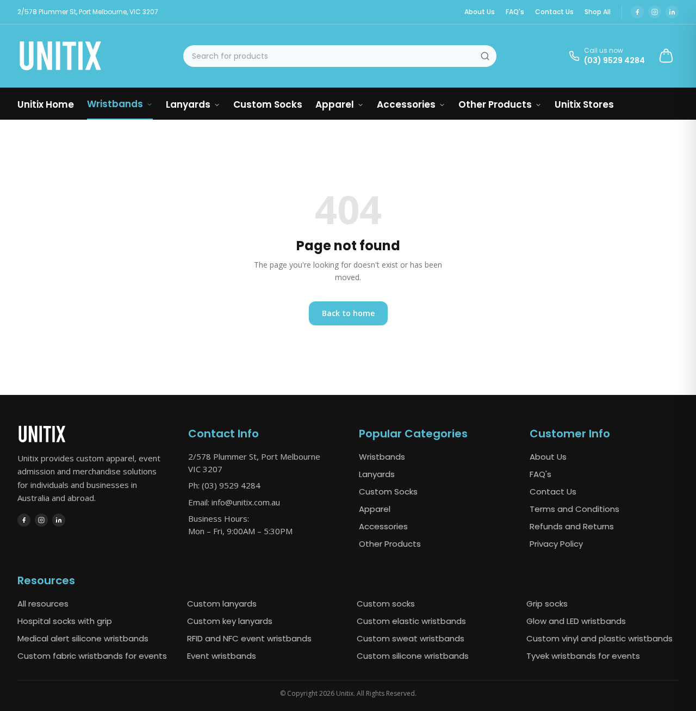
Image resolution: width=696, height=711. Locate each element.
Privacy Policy (556, 543)
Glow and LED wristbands (576, 621)
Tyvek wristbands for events (583, 655)
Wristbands (115, 103)
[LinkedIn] (672, 11)
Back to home (348, 313)
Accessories (406, 104)
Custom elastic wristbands (411, 621)
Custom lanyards (222, 603)
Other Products (495, 104)
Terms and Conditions (574, 509)
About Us (479, 12)
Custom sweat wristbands (410, 638)
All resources (43, 603)
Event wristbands (221, 655)
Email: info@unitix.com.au (234, 502)
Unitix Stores (584, 104)
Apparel (334, 104)
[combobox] (339, 56)
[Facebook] (637, 11)
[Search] (485, 56)
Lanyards (188, 104)
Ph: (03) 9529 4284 (224, 485)
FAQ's (515, 12)
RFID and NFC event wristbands (249, 638)
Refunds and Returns (572, 526)
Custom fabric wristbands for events (92, 655)
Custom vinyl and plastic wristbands (599, 638)
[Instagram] (654, 11)
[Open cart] (666, 56)
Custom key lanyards (229, 621)
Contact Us (554, 12)
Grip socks (547, 603)
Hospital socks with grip (64, 621)
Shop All (598, 12)
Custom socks (386, 603)
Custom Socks (267, 104)
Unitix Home (45, 104)
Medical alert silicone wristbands (82, 638)
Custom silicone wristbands (413, 655)
